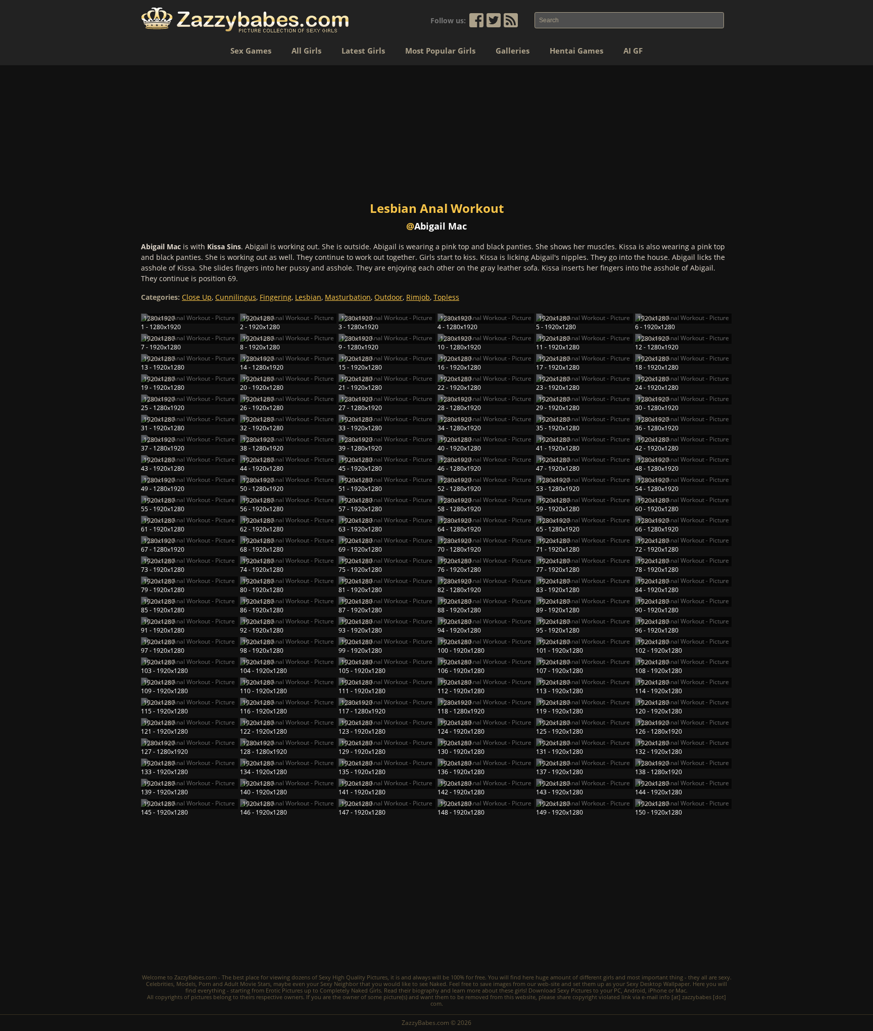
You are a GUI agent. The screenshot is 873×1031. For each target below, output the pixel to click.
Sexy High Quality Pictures (353, 977)
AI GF (633, 51)
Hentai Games (576, 51)
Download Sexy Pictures (560, 990)
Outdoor (388, 297)
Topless (446, 297)
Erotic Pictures (284, 990)
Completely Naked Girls (350, 990)
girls (608, 977)
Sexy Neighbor (339, 984)
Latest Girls (363, 51)
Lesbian (308, 297)
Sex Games (250, 51)
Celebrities (159, 984)
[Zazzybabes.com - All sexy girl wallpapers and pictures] (245, 20)
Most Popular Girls (440, 51)
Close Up (197, 297)
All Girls (306, 51)
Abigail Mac (440, 226)
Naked (437, 984)
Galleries (512, 51)
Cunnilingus (235, 297)
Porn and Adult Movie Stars (234, 984)
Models (186, 984)
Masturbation (348, 297)
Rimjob (418, 297)
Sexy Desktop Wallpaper (658, 984)
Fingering (276, 297)
